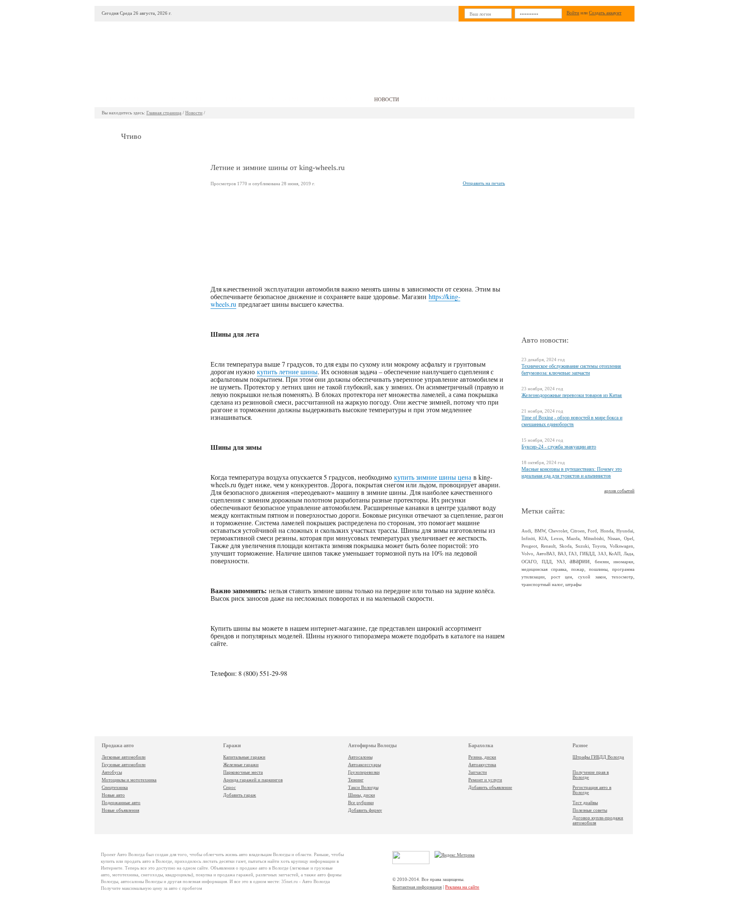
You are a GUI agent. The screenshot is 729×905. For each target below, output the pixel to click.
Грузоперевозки (364, 772)
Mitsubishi (593, 538)
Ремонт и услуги (485, 779)
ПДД (547, 561)
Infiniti (528, 538)
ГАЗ (573, 553)
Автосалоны (360, 756)
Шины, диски (361, 794)
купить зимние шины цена (432, 477)
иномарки (623, 561)
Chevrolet (557, 530)
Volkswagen (621, 545)
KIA (543, 538)
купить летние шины (287, 371)
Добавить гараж (239, 794)
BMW (540, 530)
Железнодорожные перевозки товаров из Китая (571, 395)
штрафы (573, 584)
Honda (606, 530)
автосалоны (186, 100)
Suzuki (582, 545)
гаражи (235, 100)
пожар (577, 569)
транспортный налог (542, 584)
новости (386, 100)
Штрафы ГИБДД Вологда (598, 756)
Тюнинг (356, 779)
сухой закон (591, 576)
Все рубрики (361, 802)
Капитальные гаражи (244, 756)
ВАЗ (562, 553)
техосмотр (622, 576)
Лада (628, 553)
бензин (602, 561)
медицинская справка (544, 569)
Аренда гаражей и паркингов (253, 779)
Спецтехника (115, 787)
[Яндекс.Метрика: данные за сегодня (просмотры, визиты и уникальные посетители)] (455, 855)
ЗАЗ (602, 553)
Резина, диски (482, 756)
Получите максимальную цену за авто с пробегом (151, 888)
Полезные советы (589, 810)
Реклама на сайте (462, 886)
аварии (580, 561)
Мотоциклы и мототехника (129, 779)
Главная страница (163, 112)
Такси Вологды (363, 787)
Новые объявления (120, 810)
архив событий (619, 490)
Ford (592, 530)
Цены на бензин (443, 100)
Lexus (557, 538)
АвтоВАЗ (545, 553)
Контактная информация (417, 886)
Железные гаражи (241, 764)
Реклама (499, 100)
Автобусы (112, 772)
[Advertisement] (427, 53)
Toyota (599, 545)
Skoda (565, 545)
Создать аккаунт (605, 12)
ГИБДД (587, 553)
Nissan (614, 538)
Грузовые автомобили (124, 764)
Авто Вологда (131, 854)
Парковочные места (243, 772)
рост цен (561, 576)
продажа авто (125, 100)
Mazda (573, 538)
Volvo (527, 553)
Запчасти (477, 772)
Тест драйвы (585, 802)
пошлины (598, 569)
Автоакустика (482, 764)
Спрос (229, 787)
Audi (526, 530)
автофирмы (284, 100)
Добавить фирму (365, 810)
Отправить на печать (484, 183)
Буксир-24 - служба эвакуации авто (558, 447)
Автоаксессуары (364, 764)
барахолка (337, 100)
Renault (548, 545)
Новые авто (113, 794)
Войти (573, 12)
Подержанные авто (121, 802)
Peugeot (529, 545)
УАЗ (560, 561)
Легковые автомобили (124, 756)
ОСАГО (529, 561)
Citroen (577, 530)
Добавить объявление (490, 787)
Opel (628, 538)
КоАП (615, 553)
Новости (193, 112)
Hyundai (624, 530)
